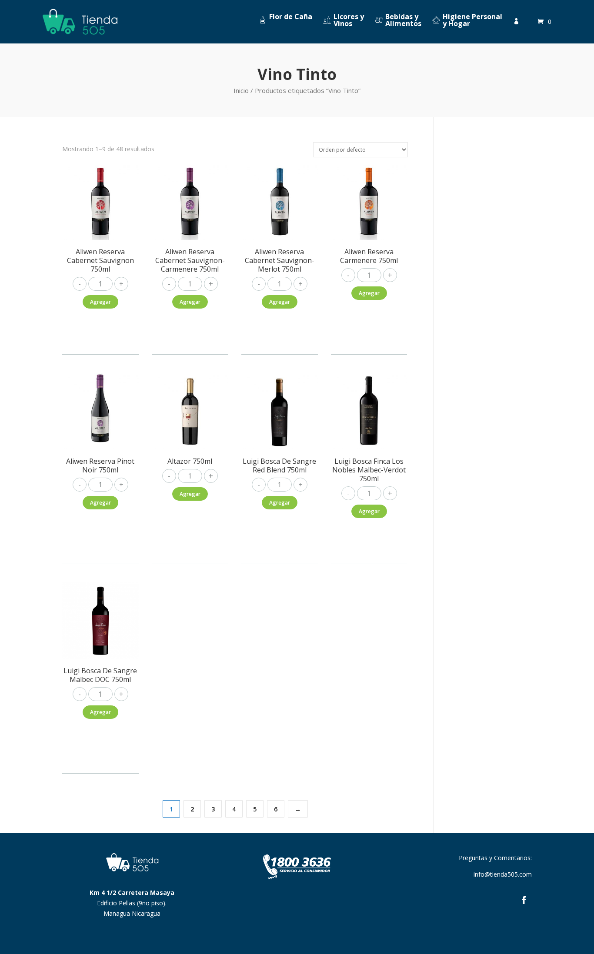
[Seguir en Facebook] (524, 900)
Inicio (241, 90)
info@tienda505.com (503, 874)
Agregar (100, 302)
